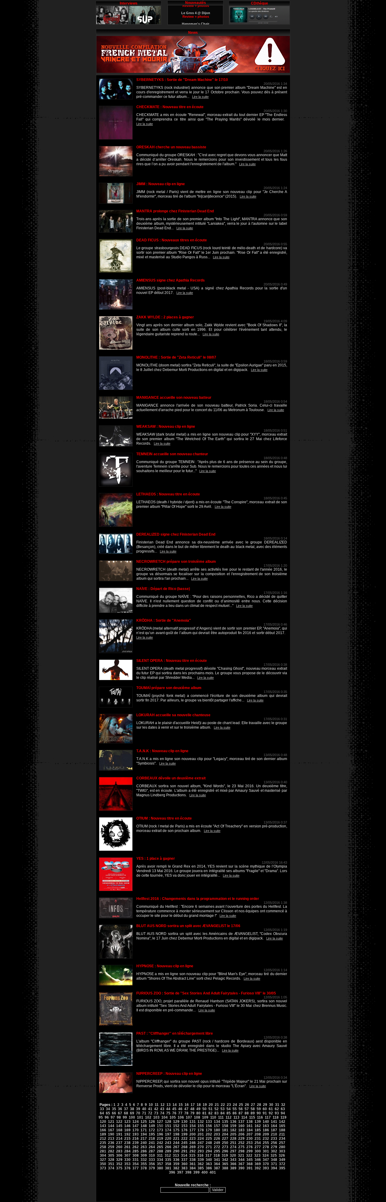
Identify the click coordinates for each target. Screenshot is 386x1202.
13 (168, 1105)
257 (282, 1143)
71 (144, 1113)
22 (223, 1105)
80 (198, 1113)
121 (111, 1122)
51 (210, 1109)
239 (135, 1143)
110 (213, 1117)
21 (217, 1105)
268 (184, 1147)
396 (172, 1172)
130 (184, 1122)
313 (176, 1155)
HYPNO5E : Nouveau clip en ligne (164, 966)
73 (156, 1113)
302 (274, 1151)
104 (164, 1117)
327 (103, 1160)
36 (120, 1109)
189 (103, 1134)
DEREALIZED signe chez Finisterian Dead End (175, 534)
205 (233, 1134)
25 (241, 1105)
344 (241, 1160)
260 (119, 1147)
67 (120, 1113)
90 (259, 1113)
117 (268, 1117)
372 (282, 1164)
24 (235, 1105)
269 (192, 1147)
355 (144, 1164)
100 (132, 1117)
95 (101, 1117)
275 (241, 1147)
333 (152, 1160)
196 (160, 1134)
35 (114, 1109)
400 (204, 1172)
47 (186, 1109)
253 (249, 1143)
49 (198, 1109)
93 (277, 1113)
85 (228, 1113)
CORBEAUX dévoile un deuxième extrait (171, 778)
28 (259, 1105)
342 (225, 1160)
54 (228, 1109)
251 (233, 1143)
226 (217, 1138)
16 (187, 1105)
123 (127, 1122)
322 (249, 1155)
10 (151, 1105)
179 (209, 1130)
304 (103, 1155)
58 (253, 1109)
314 (184, 1155)
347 (266, 1160)
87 (241, 1113)
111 (221, 1117)
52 (216, 1109)
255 (266, 1143)
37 (126, 1109)
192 (127, 1134)
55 (235, 1109)
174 (168, 1130)
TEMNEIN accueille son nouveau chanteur (172, 454)
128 (168, 1122)
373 (103, 1168)
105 (172, 1117)
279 (274, 1147)
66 (114, 1113)
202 (209, 1134)
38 (132, 1109)
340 (209, 1160)
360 (184, 1164)
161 (249, 1126)
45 (174, 1109)
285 (135, 1151)
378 (144, 1168)
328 (111, 1160)
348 (274, 1160)
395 (282, 1168)
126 (152, 1122)
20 (211, 1105)
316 (200, 1155)
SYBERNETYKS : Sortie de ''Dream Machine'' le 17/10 (182, 80)
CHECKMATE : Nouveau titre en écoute (170, 107)
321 (241, 1155)
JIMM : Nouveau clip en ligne (160, 184)
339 (201, 1160)
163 (266, 1126)
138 (249, 1122)
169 (127, 1130)
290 (176, 1151)
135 (225, 1122)
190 (111, 1134)
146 (127, 1126)
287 (152, 1151)
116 (260, 1117)
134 (217, 1122)
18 (199, 1105)
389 (233, 1168)
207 (249, 1134)
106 (181, 1117)
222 (184, 1138)
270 (201, 1147)
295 (217, 1151)
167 (111, 1130)
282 (111, 1151)
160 (241, 1126)
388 (225, 1168)
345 (249, 1160)
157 (217, 1126)
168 (119, 1130)
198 (176, 1134)
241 (152, 1143)
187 (274, 1130)
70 (138, 1113)
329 (119, 1160)
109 (205, 1117)
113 (236, 1117)
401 (213, 1172)
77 (180, 1113)
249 (217, 1143)
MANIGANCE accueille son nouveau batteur (173, 397)
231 (258, 1138)
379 (152, 1168)
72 (150, 1113)
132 (201, 1122)
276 (249, 1147)
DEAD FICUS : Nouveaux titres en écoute (171, 240)
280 (282, 1147)
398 (188, 1172)
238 (127, 1143)
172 (152, 1130)
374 (111, 1168)
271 (209, 1147)
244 (176, 1143)
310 (152, 1155)
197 (168, 1134)
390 (241, 1168)
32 (283, 1105)
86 (235, 1113)
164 (274, 1126)
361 (192, 1164)
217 (144, 1138)
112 (229, 1117)
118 (276, 1117)
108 (197, 1117)
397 (180, 1172)
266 (168, 1147)
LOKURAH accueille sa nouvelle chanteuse (173, 715)
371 (274, 1164)
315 (192, 1155)
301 (266, 1151)
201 (201, 1134)
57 (247, 1109)
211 (282, 1134)
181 (225, 1130)
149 (152, 1126)
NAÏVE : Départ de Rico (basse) (163, 589)
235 (103, 1143)
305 (111, 1155)
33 (102, 1109)
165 (282, 1126)
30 (271, 1105)
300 (258, 1151)
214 (119, 1138)
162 (258, 1126)
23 (229, 1105)
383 (184, 1168)
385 (201, 1168)
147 (135, 1126)
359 (176, 1164)
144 (111, 1126)
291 (184, 1151)
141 (274, 1122)
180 (217, 1130)
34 (108, 1109)
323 (257, 1155)
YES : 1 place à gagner (155, 858)
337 (184, 1160)
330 (127, 1160)
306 (119, 1155)
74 (162, 1113)
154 (192, 1126)
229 (241, 1138)
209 (266, 1134)
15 (181, 1105)
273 (225, 1147)
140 (266, 1122)
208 (258, 1134)
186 (266, 1130)
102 (148, 1117)
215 (127, 1138)
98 (119, 1117)
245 (184, 1143)
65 (108, 1113)
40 (144, 1109)
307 (127, 1155)
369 (258, 1164)
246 (192, 1143)
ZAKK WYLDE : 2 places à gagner (165, 317)
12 (162, 1105)
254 (258, 1143)
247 (201, 1143)
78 (186, 1113)
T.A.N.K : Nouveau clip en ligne (162, 751)
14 (174, 1105)
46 (180, 1109)
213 (111, 1138)
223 (192, 1138)
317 (208, 1155)
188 (282, 1130)
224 (201, 1138)
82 (210, 1113)
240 (144, 1143)
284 (127, 1151)
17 (193, 1105)
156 (209, 1126)
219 (160, 1138)
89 (253, 1113)
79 (192, 1113)
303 (282, 1151)
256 (274, 1143)
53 (222, 1109)
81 (204, 1113)
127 (160, 1122)
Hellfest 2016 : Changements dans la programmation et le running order (197, 899)
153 (184, 1126)
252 (241, 1143)
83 (216, 1113)
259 (111, 1147)
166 (103, 1130)
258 (103, 1147)
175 (176, 1130)
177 (192, 1130)
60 (265, 1109)
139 (258, 1122)
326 (282, 1155)
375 (119, 1168)
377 (135, 1168)
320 (233, 1155)
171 (144, 1130)
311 (160, 1155)
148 (144, 1126)
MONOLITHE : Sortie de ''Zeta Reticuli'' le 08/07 (176, 357)
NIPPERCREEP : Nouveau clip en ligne (169, 1073)
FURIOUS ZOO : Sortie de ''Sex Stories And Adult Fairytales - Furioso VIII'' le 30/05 (206, 993)
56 (241, 1109)
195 (152, 1134)
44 (168, 1109)
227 (225, 1138)
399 (196, 1172)
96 (107, 1117)
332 (144, 1160)
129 (176, 1122)
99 (125, 1117)
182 (233, 1130)
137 (241, 1122)
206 (241, 1134)
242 (160, 1143)
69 (132, 1113)
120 (103, 1122)
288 (160, 1151)
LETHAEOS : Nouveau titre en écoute (168, 494)
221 (176, 1138)
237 (119, 1143)
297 (233, 1151)
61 (271, 1109)
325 (274, 1155)
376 (127, 1168)
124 (135, 1122)
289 (168, 1151)
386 (209, 1168)
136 (233, 1122)
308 (135, 1155)
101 (140, 1117)
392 (258, 1168)
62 (277, 1109)
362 (201, 1164)
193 (135, 1134)
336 (176, 1160)
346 (258, 1160)
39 (138, 1109)
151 (168, 1126)
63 (283, 1109)
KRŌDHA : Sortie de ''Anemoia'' (163, 620)
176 (184, 1130)
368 (249, 1164)
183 (241, 1130)
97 (113, 1117)
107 (189, 1117)
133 (209, 1122)
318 (217, 1155)
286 (144, 1151)
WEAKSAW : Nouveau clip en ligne (165, 426)
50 (204, 1109)
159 (233, 1126)
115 (252, 1117)
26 (247, 1105)
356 (152, 1164)
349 (282, 1160)
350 (103, 1164)
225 (209, 1138)
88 (247, 1113)
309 (144, 1155)
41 (150, 1109)
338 (192, 1160)
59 (259, 1109)
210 (274, 1134)
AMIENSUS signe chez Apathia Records (170, 280)
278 (266, 1147)
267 (176, 1147)
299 (249, 1151)
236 (111, 1143)
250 (225, 1143)
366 (233, 1164)
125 (144, 1122)
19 (205, 1105)
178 (201, 1130)
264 (152, 1147)
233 (274, 1138)
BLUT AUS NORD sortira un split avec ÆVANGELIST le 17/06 (188, 926)
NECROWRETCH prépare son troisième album (176, 561)
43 (162, 1109)
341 (217, 1160)
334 (160, 1160)
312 (168, 1155)
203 (217, 1134)
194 (144, 1134)
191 (119, 1134)
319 (225, 1155)
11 (157, 1105)
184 (249, 1130)
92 (271, 1113)
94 (283, 1113)
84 (222, 1113)
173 (160, 1130)
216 (135, 1138)
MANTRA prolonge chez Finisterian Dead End (175, 211)
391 (249, 1168)
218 (152, 1138)
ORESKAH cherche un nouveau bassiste (171, 147)
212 (103, 1138)
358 (168, 1164)
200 (192, 1134)
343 (233, 1160)
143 (103, 1126)
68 (126, 1113)
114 (244, 1117)
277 (258, 1147)
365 (225, 1164)
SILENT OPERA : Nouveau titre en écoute (171, 661)
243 (168, 1143)
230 (249, 1138)
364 (217, 1164)
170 (135, 1130)
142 (282, 1122)
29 (265, 1105)
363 (209, 1164)
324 (265, 1155)
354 (135, 1164)
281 (103, 1151)
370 (266, 1164)
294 (209, 1151)
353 (127, 1164)
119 (283, 1117)
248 (209, 1143)
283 (119, 1151)
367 (241, 1164)
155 (201, 1126)
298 (241, 1151)
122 (119, 1122)
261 (127, 1147)
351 (111, 1164)
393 (266, 1168)
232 (266, 1138)
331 (135, 1160)
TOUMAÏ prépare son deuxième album (168, 688)
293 (201, 1151)
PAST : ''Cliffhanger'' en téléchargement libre (174, 1033)
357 (160, 1164)
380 (160, 1168)
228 (233, 1138)
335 (168, 1160)
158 (225, 1126)
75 (168, 1113)
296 (225, 1151)
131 (192, 1122)
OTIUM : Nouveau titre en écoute (164, 818)
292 (192, 1151)
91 (265, 1113)
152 (176, 1126)
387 (217, 1168)
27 (253, 1105)
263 (144, 1147)
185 (258, 1130)
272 (217, 1147)
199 (184, 1134)
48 (192, 1109)
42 (156, 1109)
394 (274, 1168)
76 (174, 1113)
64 (102, 1113)
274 (233, 1147)
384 (192, 1168)
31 (277, 1105)
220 (168, 1138)
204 (225, 1134)
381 (168, 1168)
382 (176, 1168)
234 (282, 1138)
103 (156, 1117)
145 (119, 1126)
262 (135, 1147)
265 (160, 1147)
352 (119, 1164)
